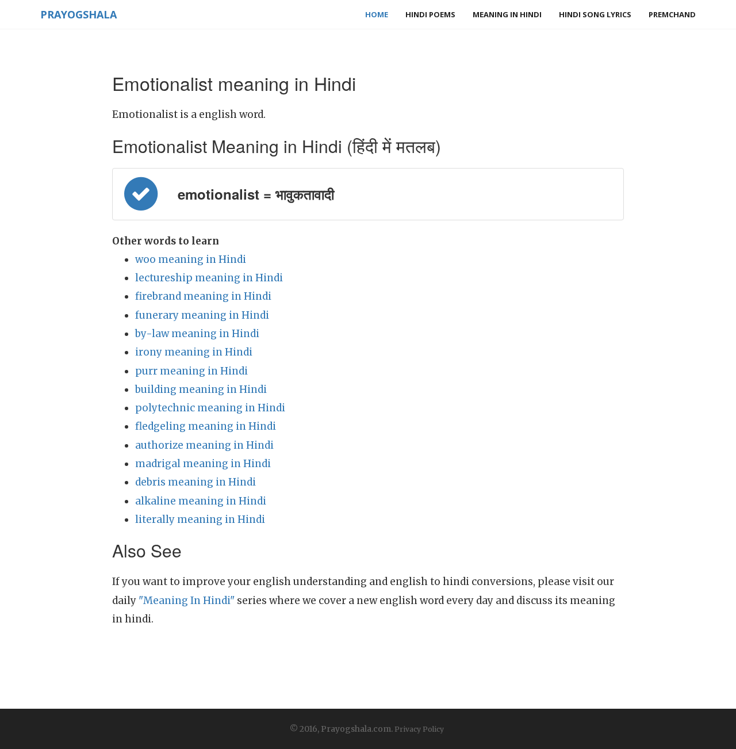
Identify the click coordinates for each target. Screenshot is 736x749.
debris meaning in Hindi (195, 482)
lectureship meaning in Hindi (209, 278)
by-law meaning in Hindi (197, 333)
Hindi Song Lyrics (595, 14)
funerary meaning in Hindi (202, 315)
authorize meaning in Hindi (204, 445)
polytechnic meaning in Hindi (210, 408)
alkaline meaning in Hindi (200, 501)
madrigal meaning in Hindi (203, 463)
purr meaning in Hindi (191, 371)
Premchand (672, 14)
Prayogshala (78, 14)
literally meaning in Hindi (200, 519)
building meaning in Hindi (201, 389)
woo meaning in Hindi (190, 259)
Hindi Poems (430, 14)
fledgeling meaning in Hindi (205, 426)
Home (376, 14)
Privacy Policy (419, 729)
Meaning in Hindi (507, 14)
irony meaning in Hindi (193, 352)
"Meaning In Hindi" (187, 600)
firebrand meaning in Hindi (203, 296)
